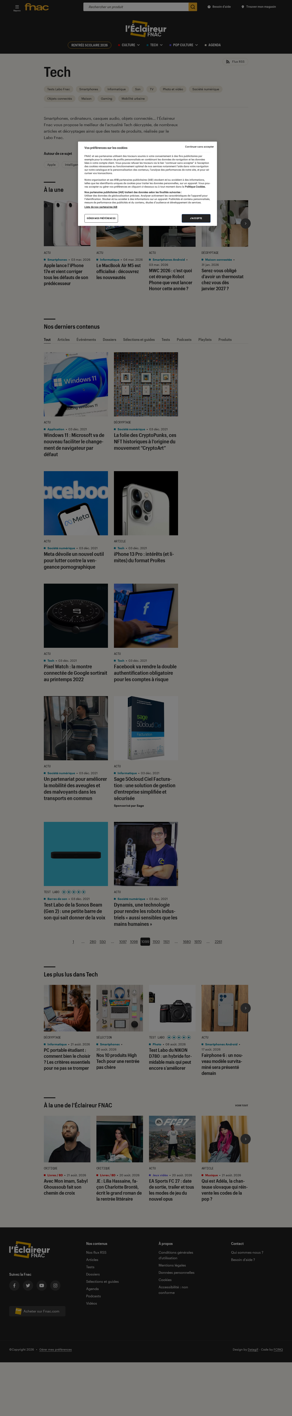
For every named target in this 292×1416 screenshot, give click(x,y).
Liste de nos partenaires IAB (100, 207)
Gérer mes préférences (101, 218)
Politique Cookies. (195, 186)
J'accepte (196, 218)
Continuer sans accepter (199, 146)
